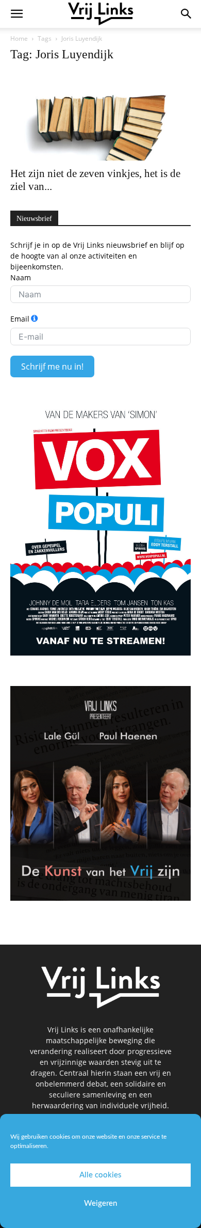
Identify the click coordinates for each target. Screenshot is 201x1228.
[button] (16, 14)
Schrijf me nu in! (52, 366)
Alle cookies (100, 1175)
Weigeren (100, 1203)
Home (19, 38)
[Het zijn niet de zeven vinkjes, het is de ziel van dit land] (100, 116)
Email (19, 319)
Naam (20, 277)
